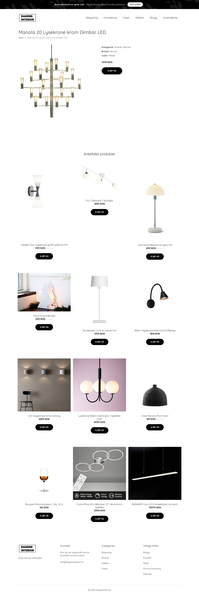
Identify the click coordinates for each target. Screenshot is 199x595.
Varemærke (170, 17)
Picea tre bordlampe (44, 315)
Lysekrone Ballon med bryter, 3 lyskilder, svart (99, 417)
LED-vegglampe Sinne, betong (44, 415)
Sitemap (147, 574)
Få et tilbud (135, 4)
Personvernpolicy (152, 568)
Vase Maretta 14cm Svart (154, 415)
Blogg (153, 17)
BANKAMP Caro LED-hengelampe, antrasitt (155, 504)
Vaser (126, 17)
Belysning (92, 17)
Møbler (139, 17)
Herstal (126, 47)
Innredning (110, 17)
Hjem (21, 37)
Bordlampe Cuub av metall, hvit (99, 330)
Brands (118, 47)
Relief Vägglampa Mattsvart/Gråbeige (155, 330)
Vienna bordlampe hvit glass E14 (155, 245)
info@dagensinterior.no (72, 562)
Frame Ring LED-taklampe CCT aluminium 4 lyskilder (99, 506)
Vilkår (146, 563)
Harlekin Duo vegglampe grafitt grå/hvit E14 (44, 244)
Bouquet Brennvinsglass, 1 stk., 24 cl (44, 504)
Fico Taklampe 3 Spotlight (99, 200)
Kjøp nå (112, 70)
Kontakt (147, 557)
